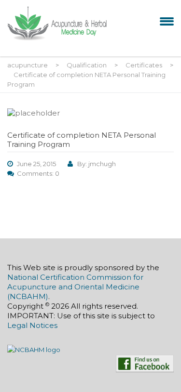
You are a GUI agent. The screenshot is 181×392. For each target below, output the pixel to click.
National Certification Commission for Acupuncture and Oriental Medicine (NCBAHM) (75, 287)
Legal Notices (32, 325)
